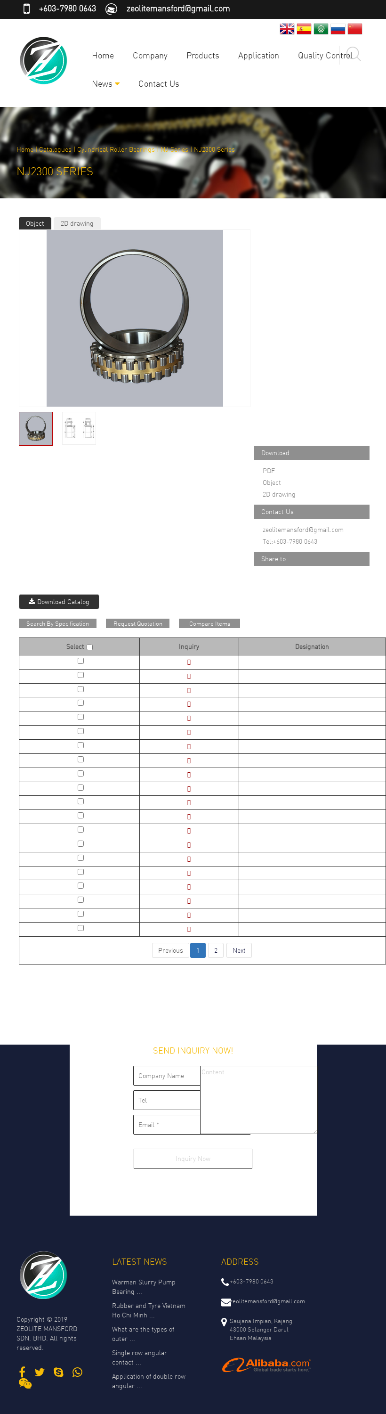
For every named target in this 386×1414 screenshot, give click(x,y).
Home (103, 55)
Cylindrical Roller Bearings (116, 149)
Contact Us (158, 83)
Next (239, 950)
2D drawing (77, 223)
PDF (269, 470)
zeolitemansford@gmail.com (178, 8)
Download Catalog (63, 601)
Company (150, 55)
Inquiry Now (193, 1158)
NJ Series (174, 149)
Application (258, 55)
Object (35, 223)
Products (202, 55)
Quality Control (325, 55)
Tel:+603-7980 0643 (290, 541)
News (103, 83)
